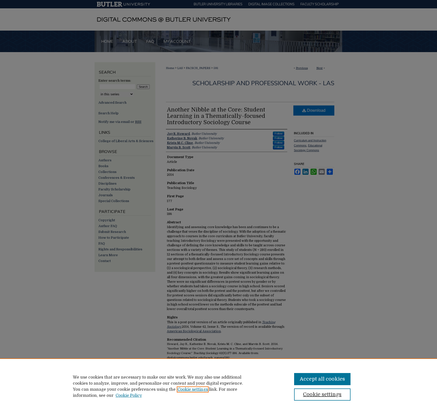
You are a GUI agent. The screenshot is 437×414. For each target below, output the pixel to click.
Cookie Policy (129, 395)
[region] (218, 386)
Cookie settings (193, 389)
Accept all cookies (322, 379)
